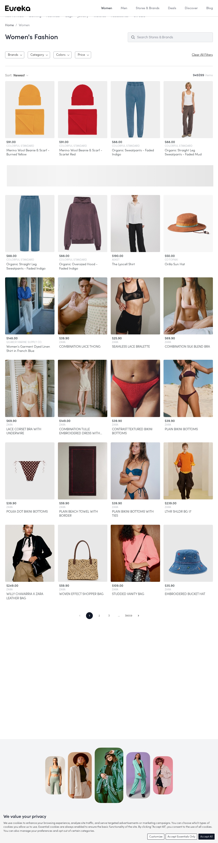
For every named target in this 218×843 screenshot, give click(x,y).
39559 (128, 615)
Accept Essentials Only (181, 836)
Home (9, 25)
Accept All (206, 836)
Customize (155, 836)
